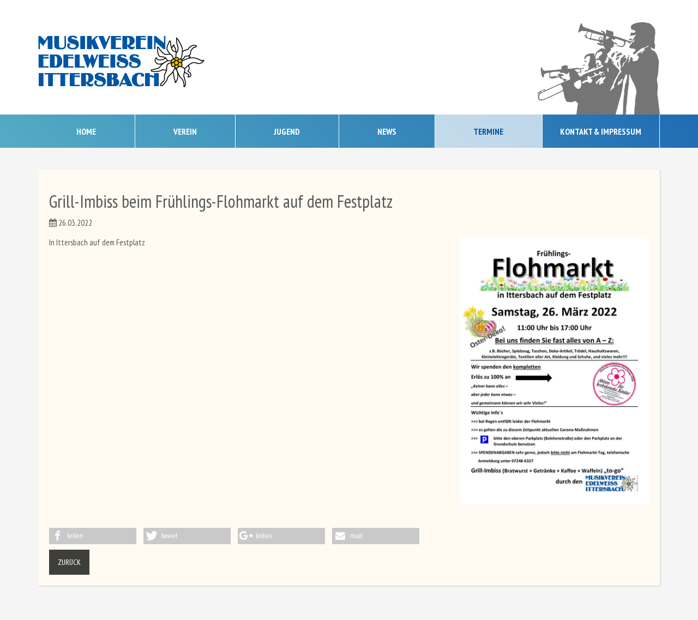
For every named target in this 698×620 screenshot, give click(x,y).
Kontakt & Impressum (600, 131)
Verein (185, 131)
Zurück (69, 562)
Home (86, 131)
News (386, 131)
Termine (488, 131)
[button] (92, 536)
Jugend (287, 131)
